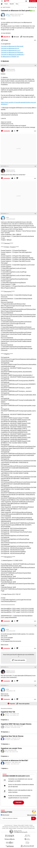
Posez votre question (27, 36)
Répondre (12, 703)
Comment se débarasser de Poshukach (12, 52)
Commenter (6, 131)
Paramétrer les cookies (24, 826)
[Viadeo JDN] (27, 843)
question (34, 1)
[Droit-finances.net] (27, 839)
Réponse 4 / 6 (4, 625)
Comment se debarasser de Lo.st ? (10, 50)
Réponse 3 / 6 (4, 213)
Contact (31, 825)
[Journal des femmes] (9, 836)
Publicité (26, 825)
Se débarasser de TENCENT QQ (10, 56)
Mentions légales (12, 828)
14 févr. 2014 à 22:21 (10, 219)
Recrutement (5, 826)
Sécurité (12, 4)
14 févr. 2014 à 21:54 (10, 70)
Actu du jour (5, 815)
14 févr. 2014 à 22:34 (10, 631)
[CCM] (6, 1)
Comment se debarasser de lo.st (10, 48)
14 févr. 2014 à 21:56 (10, 171)
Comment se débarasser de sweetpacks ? (12, 54)
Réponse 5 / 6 (4, 667)
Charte (3, 828)
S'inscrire (18, 802)
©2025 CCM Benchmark (29, 828)
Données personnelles (13, 826)
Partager (5, 40)
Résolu (33, 10)
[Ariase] (9, 846)
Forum (6, 4)
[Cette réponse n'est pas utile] (17, 131)
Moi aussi (16, 36)
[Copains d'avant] (9, 843)
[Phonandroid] (27, 846)
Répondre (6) (6, 36)
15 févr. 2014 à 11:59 (15, 15)
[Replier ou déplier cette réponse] (35, 65)
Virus (17, 4)
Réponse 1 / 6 (4, 65)
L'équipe (15, 825)
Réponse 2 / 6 (4, 166)
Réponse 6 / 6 (4, 685)
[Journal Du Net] (27, 836)
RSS (7, 828)
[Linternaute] (9, 839)
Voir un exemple (31, 815)
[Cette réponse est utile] (12, 131)
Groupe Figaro (20, 828)
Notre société (21, 825)
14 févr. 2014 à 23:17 (10, 672)
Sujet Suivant (31, 7)
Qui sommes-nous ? (8, 825)
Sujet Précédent (6, 7)
